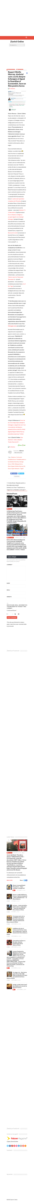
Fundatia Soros (12, 459)
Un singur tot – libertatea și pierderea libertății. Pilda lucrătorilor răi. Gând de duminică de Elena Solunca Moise (17, 975)
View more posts (18, 452)
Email (9, 590)
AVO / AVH (10, 537)
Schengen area (12, 326)
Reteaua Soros (19, 464)
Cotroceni (19, 457)
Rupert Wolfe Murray (17, 466)
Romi (9, 466)
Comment (10, 564)
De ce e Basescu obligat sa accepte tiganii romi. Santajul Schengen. (15, 217)
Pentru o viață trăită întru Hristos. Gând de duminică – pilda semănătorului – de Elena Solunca (20, 897)
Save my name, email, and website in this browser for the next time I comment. (17, 606)
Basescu (13, 457)
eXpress (21, 450)
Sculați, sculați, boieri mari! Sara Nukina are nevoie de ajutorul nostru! (20, 986)
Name (8, 583)
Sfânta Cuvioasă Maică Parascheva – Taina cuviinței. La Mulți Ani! (19, 887)
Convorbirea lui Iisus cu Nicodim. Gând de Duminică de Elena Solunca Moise (19, 943)
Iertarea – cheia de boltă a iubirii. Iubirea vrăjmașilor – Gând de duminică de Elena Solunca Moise (20, 907)
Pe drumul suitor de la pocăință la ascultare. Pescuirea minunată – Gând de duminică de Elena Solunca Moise (16, 919)
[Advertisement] (17, 17)
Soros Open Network (14, 468)
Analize (10, 852)
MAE (13, 464)
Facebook (14, 473)
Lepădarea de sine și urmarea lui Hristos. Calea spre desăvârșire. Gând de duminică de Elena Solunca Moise (17, 931)
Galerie (10, 508)
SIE (24, 466)
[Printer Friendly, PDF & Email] (21, 445)
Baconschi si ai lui (12, 233)
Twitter (22, 473)
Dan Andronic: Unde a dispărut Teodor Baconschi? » (15, 440)
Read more (9, 880)
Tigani (21, 468)
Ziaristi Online (17, 41)
